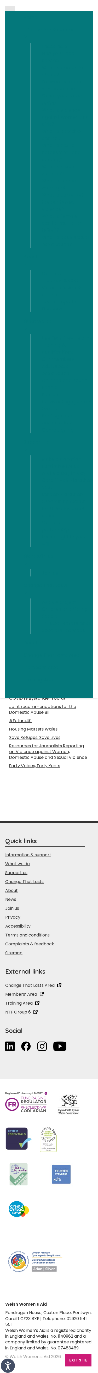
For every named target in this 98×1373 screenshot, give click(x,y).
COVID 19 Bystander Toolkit (37, 698)
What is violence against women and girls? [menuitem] (65, 117)
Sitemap (13, 953)
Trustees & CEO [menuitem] (60, 280)
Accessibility (18, 926)
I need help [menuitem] (54, 46)
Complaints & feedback (29, 944)
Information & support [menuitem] (50, 33)
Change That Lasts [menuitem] (45, 589)
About (11, 890)
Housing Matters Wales (33, 729)
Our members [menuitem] (58, 359)
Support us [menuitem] (36, 446)
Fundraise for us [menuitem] (60, 466)
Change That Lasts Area (30, 985)
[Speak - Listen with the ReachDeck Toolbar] (8, 1366)
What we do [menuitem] (38, 324)
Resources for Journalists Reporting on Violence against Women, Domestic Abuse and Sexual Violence (48, 751)
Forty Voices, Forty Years (34, 766)
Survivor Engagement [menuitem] (67, 401)
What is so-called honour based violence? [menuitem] (62, 202)
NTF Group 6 (18, 1012)
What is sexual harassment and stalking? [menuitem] (61, 152)
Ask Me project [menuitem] (59, 602)
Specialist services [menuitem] (63, 630)
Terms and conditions (27, 935)
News (10, 899)
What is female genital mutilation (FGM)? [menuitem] (62, 223)
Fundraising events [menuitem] (64, 501)
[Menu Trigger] (10, 8)
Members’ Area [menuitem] (41, 667)
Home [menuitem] (30, 17)
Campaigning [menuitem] (58, 430)
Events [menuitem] (49, 408)
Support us (16, 873)
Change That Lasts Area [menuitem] (52, 655)
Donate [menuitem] (32, 642)
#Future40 (20, 721)
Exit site (78, 1360)
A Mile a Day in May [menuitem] (64, 473)
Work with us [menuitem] (38, 559)
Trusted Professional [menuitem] (66, 623)
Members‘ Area (21, 994)
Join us (12, 908)
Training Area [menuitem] (39, 679)
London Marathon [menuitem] (62, 494)
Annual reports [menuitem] (59, 301)
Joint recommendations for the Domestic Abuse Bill (42, 709)
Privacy (12, 917)
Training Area (19, 1003)
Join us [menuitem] (50, 573)
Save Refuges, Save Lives (34, 737)
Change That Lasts (24, 882)
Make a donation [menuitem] (61, 459)
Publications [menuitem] (56, 394)
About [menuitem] (31, 260)
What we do (17, 864)
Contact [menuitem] (51, 273)
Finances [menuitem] (52, 309)
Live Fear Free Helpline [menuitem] (67, 338)
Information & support (28, 855)
